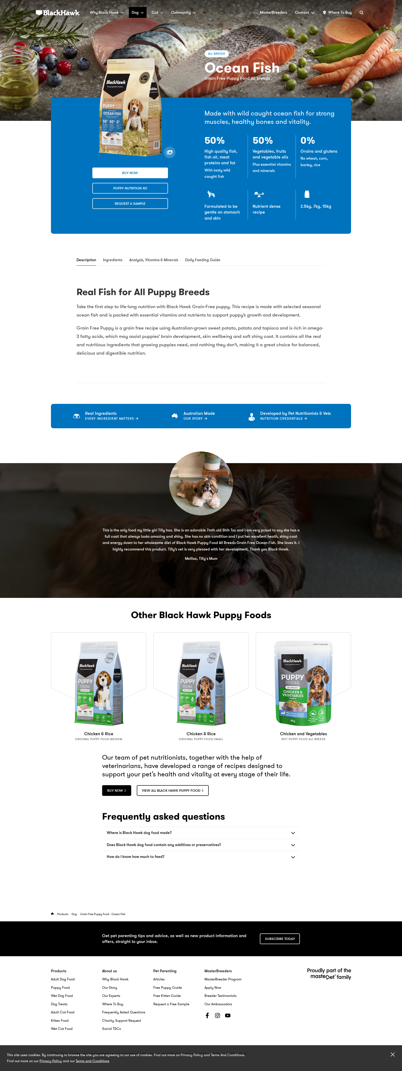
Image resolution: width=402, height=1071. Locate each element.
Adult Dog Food (63, 979)
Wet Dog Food (62, 995)
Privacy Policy (51, 1061)
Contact (302, 12)
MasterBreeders (273, 12)
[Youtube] (228, 1016)
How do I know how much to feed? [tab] (135, 856)
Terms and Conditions (92, 1061)
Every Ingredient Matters (110, 418)
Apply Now (212, 987)
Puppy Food (60, 987)
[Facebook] (207, 1016)
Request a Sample (130, 203)
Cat (155, 12)
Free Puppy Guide (167, 987)
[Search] (361, 12)
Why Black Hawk (104, 12)
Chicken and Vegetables (303, 734)
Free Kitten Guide (167, 995)
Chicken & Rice (98, 734)
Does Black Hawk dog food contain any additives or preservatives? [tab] (164, 844)
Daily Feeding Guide (202, 260)
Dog (135, 12)
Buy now (130, 172)
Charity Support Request (121, 1020)
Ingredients (112, 260)
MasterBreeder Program (222, 979)
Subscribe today (280, 938)
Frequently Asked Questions (123, 1012)
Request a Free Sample (171, 1004)
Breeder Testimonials (220, 995)
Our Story (194, 418)
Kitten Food (60, 1020)
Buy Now (115, 790)
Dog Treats (59, 1004)
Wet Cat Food (62, 1028)
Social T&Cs (111, 1028)
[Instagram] (217, 1016)
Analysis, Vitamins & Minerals (153, 260)
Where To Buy (112, 1004)
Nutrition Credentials (282, 418)
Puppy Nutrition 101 (130, 188)
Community (181, 12)
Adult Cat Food (62, 1012)
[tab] (86, 260)
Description (86, 260)
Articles (159, 979)
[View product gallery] (169, 152)
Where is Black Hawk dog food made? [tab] (139, 832)
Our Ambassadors (218, 1004)
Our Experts (111, 995)
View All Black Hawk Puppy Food (171, 790)
